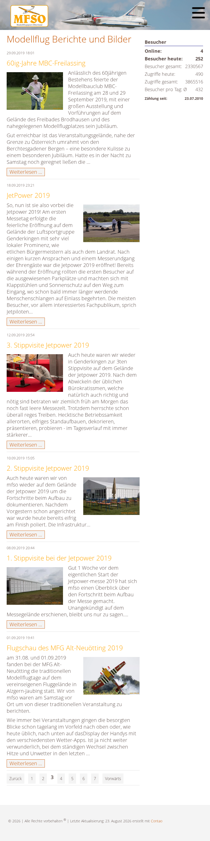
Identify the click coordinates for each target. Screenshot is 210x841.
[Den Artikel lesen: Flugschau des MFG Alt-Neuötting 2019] (111, 677)
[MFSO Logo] (29, 24)
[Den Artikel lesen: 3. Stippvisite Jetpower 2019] (35, 374)
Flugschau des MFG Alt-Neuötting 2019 (65, 647)
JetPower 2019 (28, 195)
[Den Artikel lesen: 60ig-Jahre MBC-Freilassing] (35, 92)
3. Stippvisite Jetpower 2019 (48, 345)
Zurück (15, 778)
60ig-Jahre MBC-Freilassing (46, 63)
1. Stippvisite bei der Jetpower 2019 (59, 558)
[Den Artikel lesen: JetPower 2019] (111, 224)
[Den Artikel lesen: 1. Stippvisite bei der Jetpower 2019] (35, 587)
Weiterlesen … (27, 172)
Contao (156, 820)
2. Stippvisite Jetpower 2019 (48, 468)
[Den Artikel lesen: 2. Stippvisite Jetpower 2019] (111, 497)
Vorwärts (113, 778)
